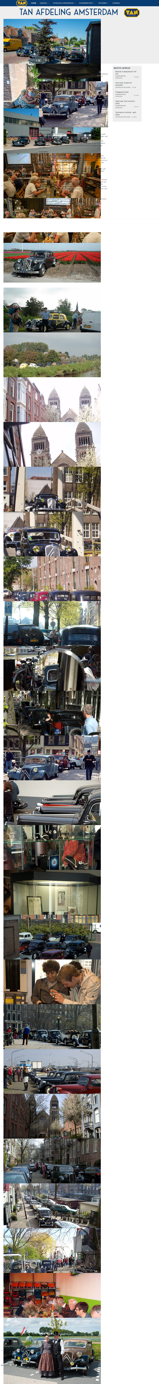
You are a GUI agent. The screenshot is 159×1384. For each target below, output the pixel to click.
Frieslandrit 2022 (121, 92)
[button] (44, 3)
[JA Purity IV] (21, 3)
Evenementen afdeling (120, 77)
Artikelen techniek (122, 87)
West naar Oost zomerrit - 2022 (125, 102)
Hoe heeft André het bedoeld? (123, 84)
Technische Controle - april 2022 (125, 114)
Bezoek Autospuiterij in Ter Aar (126, 73)
